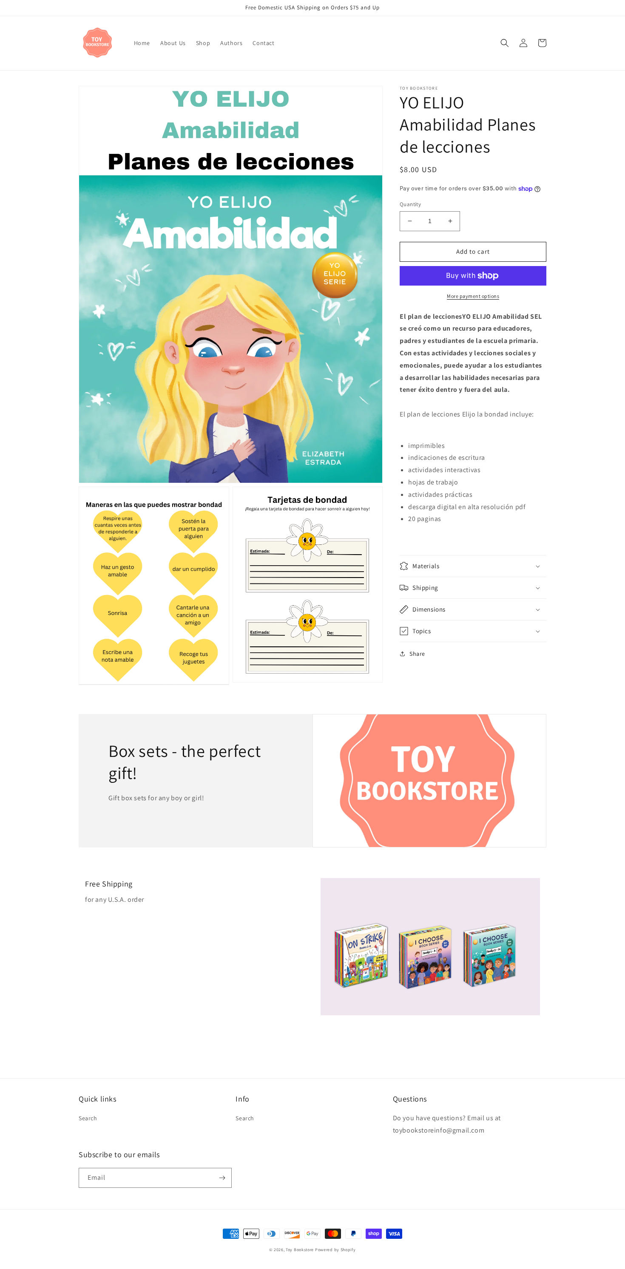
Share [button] (417, 653)
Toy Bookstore (300, 1249)
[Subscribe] (222, 1178)
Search (88, 1118)
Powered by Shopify (335, 1249)
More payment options (473, 296)
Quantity (410, 204)
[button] (504, 43)
